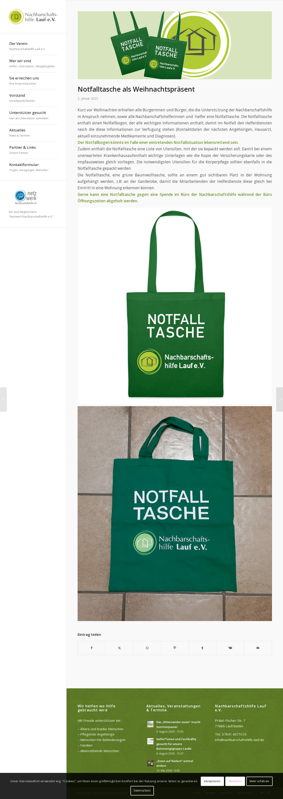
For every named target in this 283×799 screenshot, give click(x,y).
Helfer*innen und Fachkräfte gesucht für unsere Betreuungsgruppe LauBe (176, 744)
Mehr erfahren (259, 781)
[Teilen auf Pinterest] (175, 647)
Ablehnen (235, 781)
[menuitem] (33, 46)
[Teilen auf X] (119, 647)
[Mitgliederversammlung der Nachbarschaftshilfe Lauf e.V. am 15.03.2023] (279, 399)
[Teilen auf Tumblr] (202, 647)
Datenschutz (142, 790)
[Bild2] (175, 45)
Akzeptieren (212, 781)
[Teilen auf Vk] (230, 647)
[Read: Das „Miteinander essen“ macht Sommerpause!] (150, 724)
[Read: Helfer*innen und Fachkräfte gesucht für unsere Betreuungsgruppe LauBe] (150, 741)
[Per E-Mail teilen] (258, 647)
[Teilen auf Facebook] (91, 647)
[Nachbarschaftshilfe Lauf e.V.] (33, 16)
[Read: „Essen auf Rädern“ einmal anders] (150, 763)
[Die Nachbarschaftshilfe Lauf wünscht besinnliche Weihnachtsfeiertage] (3, 399)
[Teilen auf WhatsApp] (147, 647)
